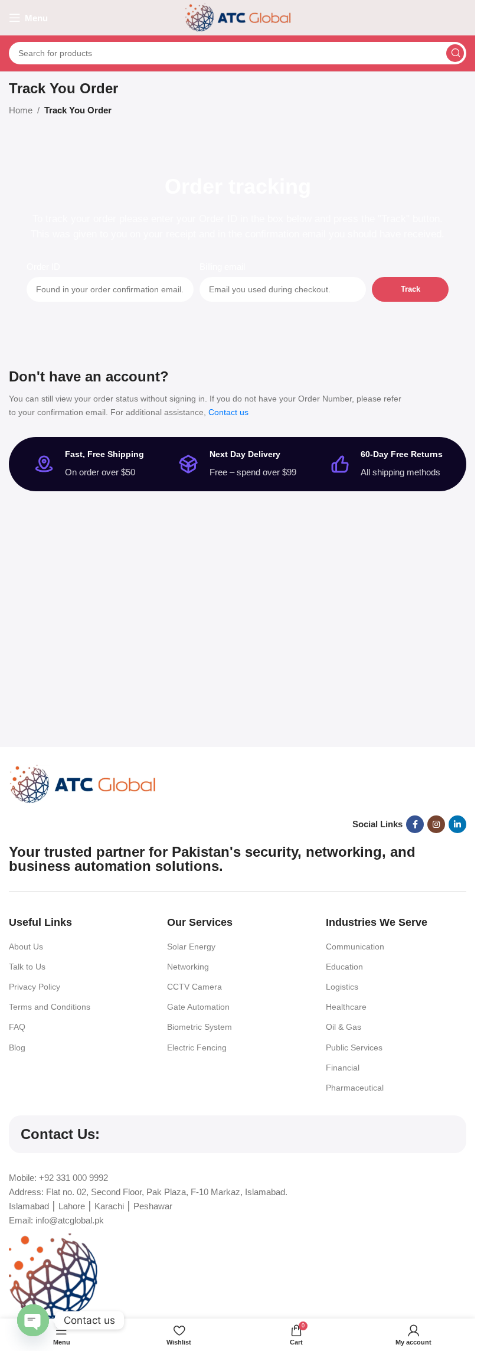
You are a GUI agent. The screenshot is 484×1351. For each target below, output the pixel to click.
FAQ (17, 1027)
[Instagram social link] (436, 824)
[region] (237, 1301)
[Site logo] (238, 17)
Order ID (43, 267)
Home (20, 110)
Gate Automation (198, 1006)
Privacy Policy (34, 986)
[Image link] (82, 783)
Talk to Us (27, 966)
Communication (355, 946)
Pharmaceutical (355, 1087)
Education (344, 966)
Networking (188, 966)
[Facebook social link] (415, 824)
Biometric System (199, 1027)
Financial (342, 1067)
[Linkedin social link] (457, 824)
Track (410, 289)
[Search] (455, 53)
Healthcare (346, 1006)
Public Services (354, 1047)
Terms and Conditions (49, 1006)
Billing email (222, 267)
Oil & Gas (343, 1027)
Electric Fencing (197, 1047)
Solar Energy (191, 946)
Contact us (228, 412)
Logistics (342, 986)
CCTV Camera (194, 986)
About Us (26, 946)
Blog (17, 1047)
